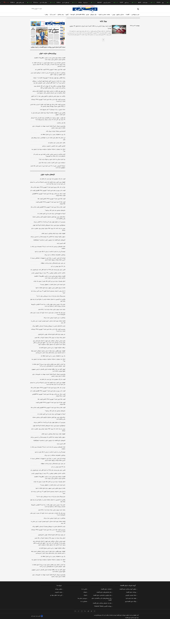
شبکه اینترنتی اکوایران (130, 595)
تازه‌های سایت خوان (48, 174)
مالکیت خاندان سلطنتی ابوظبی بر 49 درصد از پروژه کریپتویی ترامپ (48, 473)
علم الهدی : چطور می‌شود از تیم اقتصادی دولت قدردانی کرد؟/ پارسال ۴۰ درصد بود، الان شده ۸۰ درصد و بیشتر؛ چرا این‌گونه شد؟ (48, 119)
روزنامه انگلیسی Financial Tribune (102, 606)
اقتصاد (127, 14)
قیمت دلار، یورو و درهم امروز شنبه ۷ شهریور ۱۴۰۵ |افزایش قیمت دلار (47, 190)
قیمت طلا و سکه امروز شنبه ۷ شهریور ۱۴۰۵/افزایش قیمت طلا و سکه (48, 207)
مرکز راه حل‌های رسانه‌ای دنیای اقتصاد (102, 603)
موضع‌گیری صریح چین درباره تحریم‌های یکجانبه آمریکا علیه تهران (49, 225)
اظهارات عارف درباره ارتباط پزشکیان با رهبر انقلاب (53, 233)
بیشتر (46, 14)
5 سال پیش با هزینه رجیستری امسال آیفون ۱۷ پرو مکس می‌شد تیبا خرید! (48, 492)
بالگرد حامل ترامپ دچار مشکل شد (56, 143)
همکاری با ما (84, 601)
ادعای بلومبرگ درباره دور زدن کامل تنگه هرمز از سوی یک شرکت (49, 281)
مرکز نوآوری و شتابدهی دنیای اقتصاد (102, 595)
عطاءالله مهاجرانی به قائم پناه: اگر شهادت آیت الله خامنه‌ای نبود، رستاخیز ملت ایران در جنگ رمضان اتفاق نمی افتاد (49, 87)
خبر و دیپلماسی (135, 14)
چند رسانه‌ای (60, 14)
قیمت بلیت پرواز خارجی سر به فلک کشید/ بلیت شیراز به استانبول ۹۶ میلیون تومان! (90, 27)
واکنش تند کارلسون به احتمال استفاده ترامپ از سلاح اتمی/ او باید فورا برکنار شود (47, 300)
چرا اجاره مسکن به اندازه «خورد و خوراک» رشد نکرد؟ (52, 159)
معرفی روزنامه (58, 589)
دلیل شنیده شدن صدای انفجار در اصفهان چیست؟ (52, 284)
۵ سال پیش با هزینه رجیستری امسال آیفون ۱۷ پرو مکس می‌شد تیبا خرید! (48, 292)
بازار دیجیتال (93, 14)
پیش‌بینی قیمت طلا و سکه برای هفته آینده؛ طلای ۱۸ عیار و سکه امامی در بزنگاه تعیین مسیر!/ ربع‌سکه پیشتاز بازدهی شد (47, 105)
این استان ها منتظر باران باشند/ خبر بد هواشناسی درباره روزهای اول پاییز (48, 138)
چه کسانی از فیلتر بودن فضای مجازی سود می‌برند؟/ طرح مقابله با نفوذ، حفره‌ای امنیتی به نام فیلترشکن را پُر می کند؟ (48, 365)
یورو (156, 2)
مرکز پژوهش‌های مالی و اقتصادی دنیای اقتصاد (101, 599)
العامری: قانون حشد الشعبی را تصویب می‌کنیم (53, 146)
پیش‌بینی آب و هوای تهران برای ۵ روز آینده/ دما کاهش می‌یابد (49, 222)
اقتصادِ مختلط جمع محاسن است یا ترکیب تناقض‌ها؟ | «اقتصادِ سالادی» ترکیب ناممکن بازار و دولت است (49, 58)
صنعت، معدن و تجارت (104, 14)
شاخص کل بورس (100, 2)
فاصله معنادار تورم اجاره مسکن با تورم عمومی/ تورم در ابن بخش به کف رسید (48, 322)
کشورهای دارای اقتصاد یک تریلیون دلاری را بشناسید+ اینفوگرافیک (49, 240)
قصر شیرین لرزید (61, 243)
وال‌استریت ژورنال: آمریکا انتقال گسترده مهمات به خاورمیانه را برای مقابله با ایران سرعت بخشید (48, 127)
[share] (81, 611)
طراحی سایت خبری (36, 616)
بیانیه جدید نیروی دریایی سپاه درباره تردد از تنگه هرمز (51, 309)
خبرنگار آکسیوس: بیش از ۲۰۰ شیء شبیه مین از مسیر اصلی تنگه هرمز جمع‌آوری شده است (48, 167)
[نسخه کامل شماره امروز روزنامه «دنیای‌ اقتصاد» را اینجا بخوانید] (47, 32)
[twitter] (91, 611)
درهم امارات (138, 2)
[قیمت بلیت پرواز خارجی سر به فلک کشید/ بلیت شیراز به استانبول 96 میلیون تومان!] (118, 29)
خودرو (87, 14)
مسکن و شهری (120, 14)
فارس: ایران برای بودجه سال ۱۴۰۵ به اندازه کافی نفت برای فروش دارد (47, 270)
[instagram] (94, 611)
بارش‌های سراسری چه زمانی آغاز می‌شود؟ (55, 210)
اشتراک (85, 595)
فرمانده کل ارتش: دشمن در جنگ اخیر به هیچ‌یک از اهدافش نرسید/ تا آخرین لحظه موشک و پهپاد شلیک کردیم (47, 259)
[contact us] (78, 611)
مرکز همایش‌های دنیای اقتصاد (104, 592)
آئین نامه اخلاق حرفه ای (56, 595)
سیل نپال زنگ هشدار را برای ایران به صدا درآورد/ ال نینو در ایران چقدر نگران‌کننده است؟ (47, 313)
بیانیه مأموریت (58, 592)
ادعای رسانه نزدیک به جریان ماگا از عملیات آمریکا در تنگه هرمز (50, 338)
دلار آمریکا (78, 2)
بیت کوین (120, 2)
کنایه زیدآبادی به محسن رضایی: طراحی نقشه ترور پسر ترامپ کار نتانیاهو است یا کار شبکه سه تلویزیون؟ (49, 155)
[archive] (75, 611)
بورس (113, 14)
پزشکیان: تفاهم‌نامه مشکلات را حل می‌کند (54, 255)
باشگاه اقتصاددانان (80, 14)
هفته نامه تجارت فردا (131, 598)
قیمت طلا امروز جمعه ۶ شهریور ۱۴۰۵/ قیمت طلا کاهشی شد (50, 69)
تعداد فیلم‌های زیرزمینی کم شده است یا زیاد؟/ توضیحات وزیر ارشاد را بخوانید (48, 247)
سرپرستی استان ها (82, 598)
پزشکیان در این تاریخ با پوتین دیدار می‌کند (54, 318)
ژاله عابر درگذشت (61, 123)
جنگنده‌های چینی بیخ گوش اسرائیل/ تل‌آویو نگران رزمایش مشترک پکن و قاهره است (48, 218)
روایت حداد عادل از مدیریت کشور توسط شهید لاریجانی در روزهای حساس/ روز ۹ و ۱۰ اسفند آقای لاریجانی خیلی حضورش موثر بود (48, 82)
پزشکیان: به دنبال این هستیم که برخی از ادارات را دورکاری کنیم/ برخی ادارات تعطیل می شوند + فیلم (48, 74)
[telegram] (88, 611)
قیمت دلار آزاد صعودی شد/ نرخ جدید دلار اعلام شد (52, 179)
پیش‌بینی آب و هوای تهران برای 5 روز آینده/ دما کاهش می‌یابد (49, 422)
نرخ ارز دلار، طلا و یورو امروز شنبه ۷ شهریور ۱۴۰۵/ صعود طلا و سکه (48, 187)
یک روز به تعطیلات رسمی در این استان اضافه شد (53, 134)
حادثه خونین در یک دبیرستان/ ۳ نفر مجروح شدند (52, 109)
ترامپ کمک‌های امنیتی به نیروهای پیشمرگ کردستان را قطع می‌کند (48, 326)
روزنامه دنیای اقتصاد (131, 592)
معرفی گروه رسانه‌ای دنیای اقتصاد (127, 589)
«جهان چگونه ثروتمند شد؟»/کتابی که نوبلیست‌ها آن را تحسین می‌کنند (48, 237)
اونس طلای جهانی (13, 2)
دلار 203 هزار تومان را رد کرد (58, 467)
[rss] (85, 611)
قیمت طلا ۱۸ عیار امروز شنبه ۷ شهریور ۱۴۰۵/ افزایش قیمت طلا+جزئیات (50, 203)
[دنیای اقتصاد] (85, 9)
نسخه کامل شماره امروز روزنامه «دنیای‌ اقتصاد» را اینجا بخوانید (48, 47)
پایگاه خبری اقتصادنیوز (130, 601)
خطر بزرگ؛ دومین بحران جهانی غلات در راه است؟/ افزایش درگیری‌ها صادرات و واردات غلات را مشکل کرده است (48, 305)
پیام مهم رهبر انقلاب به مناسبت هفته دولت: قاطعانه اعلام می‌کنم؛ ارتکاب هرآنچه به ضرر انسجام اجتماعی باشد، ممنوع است (48, 92)
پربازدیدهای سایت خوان (47, 53)
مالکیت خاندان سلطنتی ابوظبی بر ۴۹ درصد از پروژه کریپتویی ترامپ (48, 273)
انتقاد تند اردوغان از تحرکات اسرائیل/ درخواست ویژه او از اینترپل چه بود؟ (48, 150)
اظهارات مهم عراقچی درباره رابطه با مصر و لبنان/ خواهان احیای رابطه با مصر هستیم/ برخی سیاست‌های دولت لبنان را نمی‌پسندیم (48, 352)
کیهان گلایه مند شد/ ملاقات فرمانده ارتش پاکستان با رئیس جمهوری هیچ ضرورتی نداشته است (48, 370)
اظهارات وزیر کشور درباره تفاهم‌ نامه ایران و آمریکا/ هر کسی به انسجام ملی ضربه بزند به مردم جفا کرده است (47, 183)
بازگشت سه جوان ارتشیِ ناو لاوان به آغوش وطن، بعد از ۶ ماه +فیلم (48, 96)
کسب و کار (53, 14)
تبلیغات (85, 592)
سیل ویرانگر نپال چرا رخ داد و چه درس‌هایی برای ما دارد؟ (50, 296)
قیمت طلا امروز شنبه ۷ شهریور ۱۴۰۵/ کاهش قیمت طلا (51, 199)
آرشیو (66, 14)
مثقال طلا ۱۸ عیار (36, 2)
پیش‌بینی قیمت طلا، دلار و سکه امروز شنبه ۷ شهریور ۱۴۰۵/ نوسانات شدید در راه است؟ (48, 100)
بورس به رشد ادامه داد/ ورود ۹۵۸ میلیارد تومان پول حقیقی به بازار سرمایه (48, 229)
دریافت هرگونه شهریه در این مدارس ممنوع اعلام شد (52, 348)
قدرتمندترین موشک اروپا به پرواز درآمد (55, 131)
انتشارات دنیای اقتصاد (106, 589)
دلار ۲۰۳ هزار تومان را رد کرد (58, 266)
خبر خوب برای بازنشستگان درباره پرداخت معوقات (53, 263)
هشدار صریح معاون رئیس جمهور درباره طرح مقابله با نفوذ (50, 288)
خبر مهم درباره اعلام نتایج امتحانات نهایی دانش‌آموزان (51, 334)
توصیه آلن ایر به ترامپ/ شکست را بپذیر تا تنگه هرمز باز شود (50, 251)
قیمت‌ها (72, 14)
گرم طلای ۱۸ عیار (58, 2)
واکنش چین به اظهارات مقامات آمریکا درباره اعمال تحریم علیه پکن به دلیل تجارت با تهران (48, 114)
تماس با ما (84, 589)
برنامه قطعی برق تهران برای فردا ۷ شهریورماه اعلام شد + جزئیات (49, 78)
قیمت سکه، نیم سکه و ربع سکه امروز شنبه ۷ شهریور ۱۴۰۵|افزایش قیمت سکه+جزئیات (48, 194)
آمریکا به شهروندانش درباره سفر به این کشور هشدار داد (51, 214)
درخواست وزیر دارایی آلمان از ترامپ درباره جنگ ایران (52, 163)
